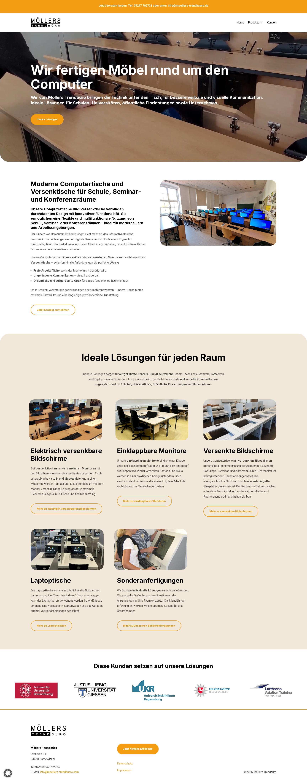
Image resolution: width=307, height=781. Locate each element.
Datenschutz (125, 763)
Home (240, 22)
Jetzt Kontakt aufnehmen (53, 309)
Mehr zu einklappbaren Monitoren (144, 501)
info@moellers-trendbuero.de (188, 5)
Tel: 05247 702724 (140, 5)
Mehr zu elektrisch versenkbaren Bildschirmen (66, 508)
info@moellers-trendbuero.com (59, 772)
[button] (8, 773)
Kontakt (271, 22)
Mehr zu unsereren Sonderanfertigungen (149, 625)
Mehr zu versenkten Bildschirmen (230, 511)
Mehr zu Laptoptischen (51, 625)
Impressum (124, 770)
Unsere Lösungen (47, 119)
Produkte (253, 22)
